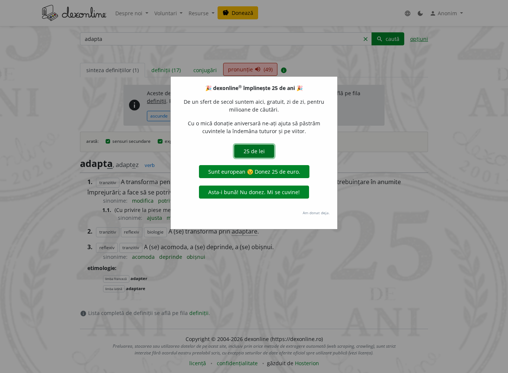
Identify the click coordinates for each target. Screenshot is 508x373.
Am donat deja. (316, 212)
